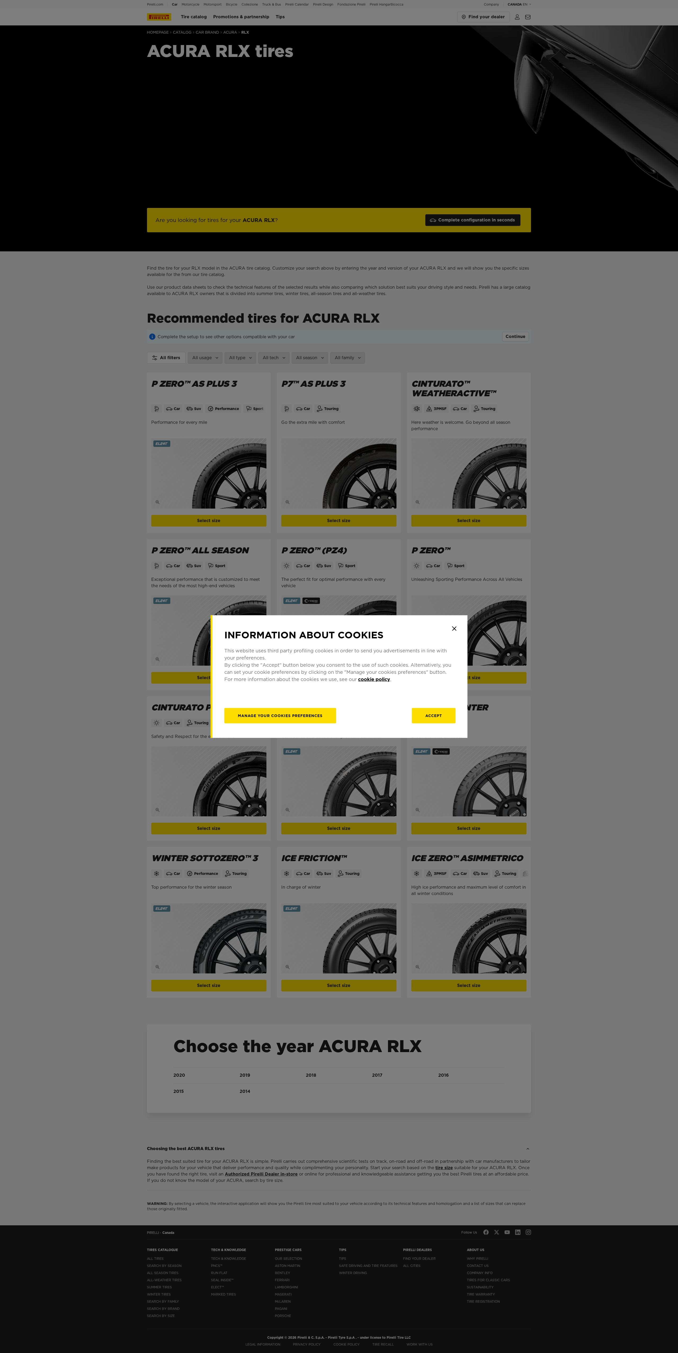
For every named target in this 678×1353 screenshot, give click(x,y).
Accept (433, 715)
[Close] (454, 628)
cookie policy (374, 679)
